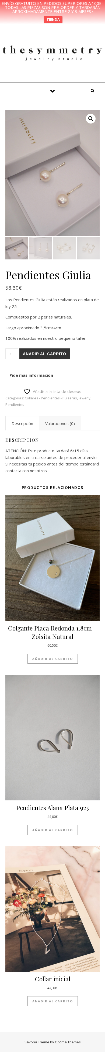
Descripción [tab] (22, 423)
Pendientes (14, 404)
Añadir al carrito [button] (52, 659)
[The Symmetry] (52, 52)
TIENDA (53, 19)
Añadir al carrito (44, 354)
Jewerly (84, 398)
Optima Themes (68, 1042)
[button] (91, 119)
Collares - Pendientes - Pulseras (51, 398)
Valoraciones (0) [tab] (60, 423)
